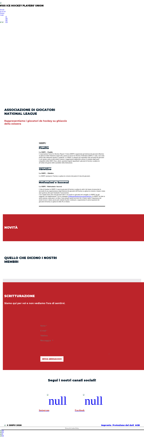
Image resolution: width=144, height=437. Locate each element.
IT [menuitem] (6, 17)
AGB (137, 425)
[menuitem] (6, 17)
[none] (6, 19)
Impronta (106, 425)
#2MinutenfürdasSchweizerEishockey (80, 196)
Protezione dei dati (123, 425)
